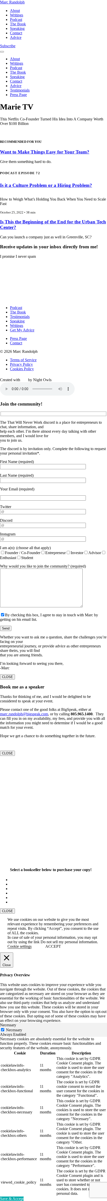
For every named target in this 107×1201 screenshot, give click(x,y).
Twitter (5, 507)
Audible (16, 902)
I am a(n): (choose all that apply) (25, 548)
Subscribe (7, 46)
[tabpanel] (53, 1117)
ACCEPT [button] (53, 946)
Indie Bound (20, 893)
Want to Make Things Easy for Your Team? (44, 152)
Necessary (14, 1030)
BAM (14, 897)
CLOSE (7, 677)
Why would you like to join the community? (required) (43, 566)
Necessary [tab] (8, 1025)
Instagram (7, 534)
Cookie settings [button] (19, 946)
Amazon (16, 880)
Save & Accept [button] (12, 1199)
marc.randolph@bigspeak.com (24, 714)
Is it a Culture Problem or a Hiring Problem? (46, 185)
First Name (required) (17, 462)
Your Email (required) (17, 489)
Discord (6, 520)
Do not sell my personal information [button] (69, 942)
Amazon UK (20, 884)
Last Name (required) (17, 475)
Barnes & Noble (23, 889)
